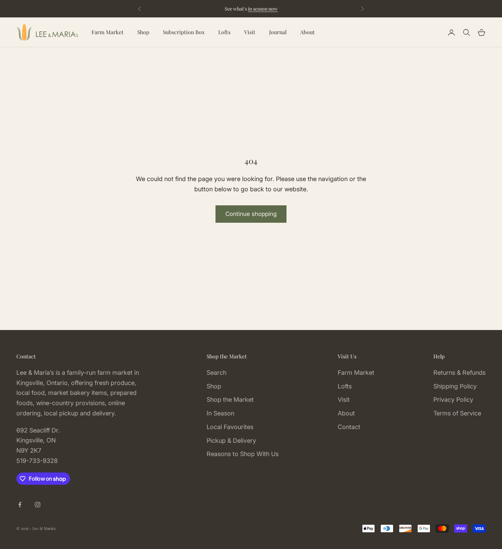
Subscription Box (184, 32)
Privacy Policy (453, 399)
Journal (278, 32)
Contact (349, 426)
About (307, 32)
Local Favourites (230, 426)
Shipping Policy (455, 386)
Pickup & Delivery (231, 440)
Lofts (224, 32)
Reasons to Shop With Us (243, 453)
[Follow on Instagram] (37, 504)
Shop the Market (230, 399)
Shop (143, 32)
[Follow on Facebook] (19, 504)
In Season (220, 413)
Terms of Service (457, 413)
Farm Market (108, 32)
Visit (249, 32)
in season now (263, 8)
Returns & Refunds (459, 372)
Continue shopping (251, 213)
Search (216, 372)
